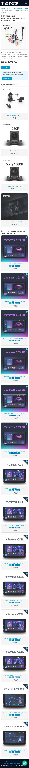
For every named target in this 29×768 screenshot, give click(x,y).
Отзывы (3, 763)
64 (13, 340)
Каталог (9, 761)
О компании (10, 763)
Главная (3, 761)
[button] (26, 3)
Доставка (22, 761)
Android (17, 265)
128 (13, 415)
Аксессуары (15, 761)
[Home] (9, 3)
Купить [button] (5, 67)
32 (13, 265)
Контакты (17, 763)
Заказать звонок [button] (7, 78)
